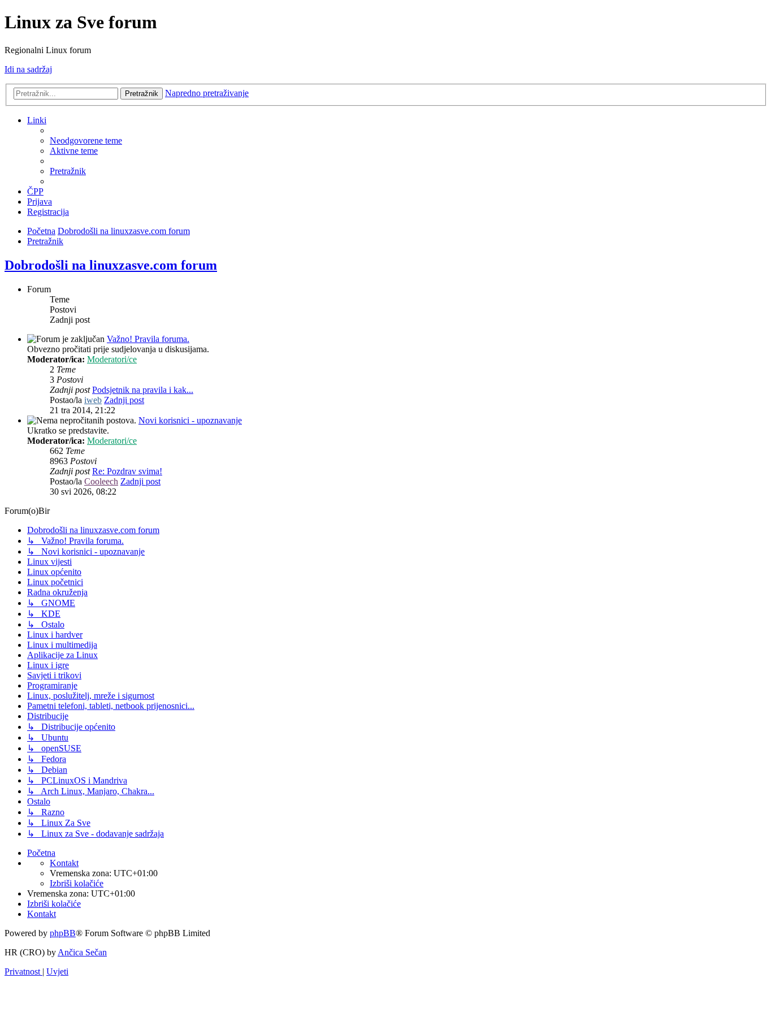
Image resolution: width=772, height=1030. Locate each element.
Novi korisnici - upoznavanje (190, 420)
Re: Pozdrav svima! (127, 471)
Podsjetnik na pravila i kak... (142, 390)
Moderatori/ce (112, 359)
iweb (93, 400)
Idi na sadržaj (28, 69)
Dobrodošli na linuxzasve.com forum (111, 265)
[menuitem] (86, 140)
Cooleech (101, 481)
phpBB (63, 933)
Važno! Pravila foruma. (148, 339)
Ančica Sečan (82, 952)
